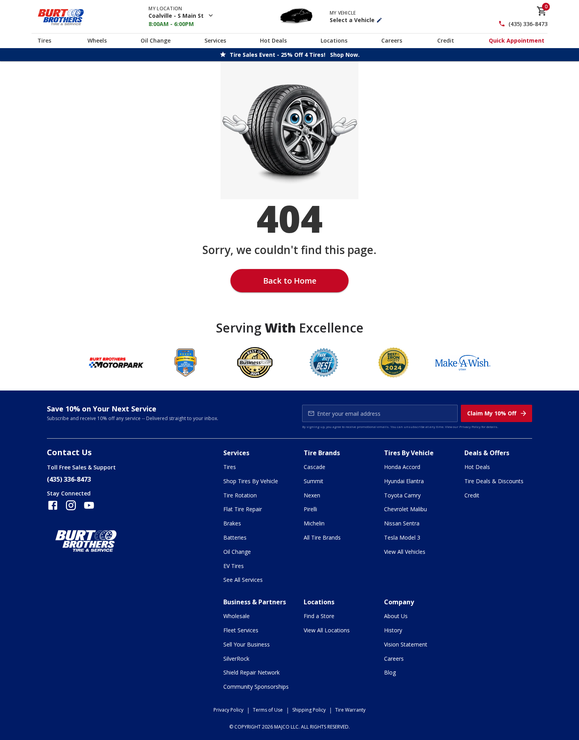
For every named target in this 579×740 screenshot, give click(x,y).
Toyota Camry (402, 495)
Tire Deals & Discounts (493, 481)
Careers (391, 40)
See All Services (243, 579)
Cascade (314, 467)
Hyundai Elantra (404, 481)
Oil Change (156, 40)
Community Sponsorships (256, 686)
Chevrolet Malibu (405, 509)
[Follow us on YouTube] (89, 505)
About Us (396, 616)
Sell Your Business (246, 644)
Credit (445, 40)
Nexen (312, 495)
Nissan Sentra (401, 523)
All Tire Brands (322, 537)
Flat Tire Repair (242, 509)
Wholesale (236, 616)
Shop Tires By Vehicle (250, 481)
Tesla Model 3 (402, 537)
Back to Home (289, 280)
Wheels (97, 40)
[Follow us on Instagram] (71, 505)
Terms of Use (268, 709)
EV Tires (233, 566)
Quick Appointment (516, 40)
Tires (44, 40)
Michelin (314, 523)
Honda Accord (402, 467)
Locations (334, 40)
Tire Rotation (240, 495)
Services (215, 40)
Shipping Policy (309, 709)
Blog (390, 672)
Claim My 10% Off (491, 413)
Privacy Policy (470, 426)
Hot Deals (273, 40)
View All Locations (327, 630)
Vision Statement (405, 644)
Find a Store (319, 616)
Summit (313, 481)
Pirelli (310, 509)
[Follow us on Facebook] (53, 505)
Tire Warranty (350, 709)
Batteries (235, 537)
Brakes (232, 523)
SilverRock (236, 658)
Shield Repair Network (251, 672)
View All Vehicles (404, 551)
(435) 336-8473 (527, 24)
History (393, 630)
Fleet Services (240, 630)
